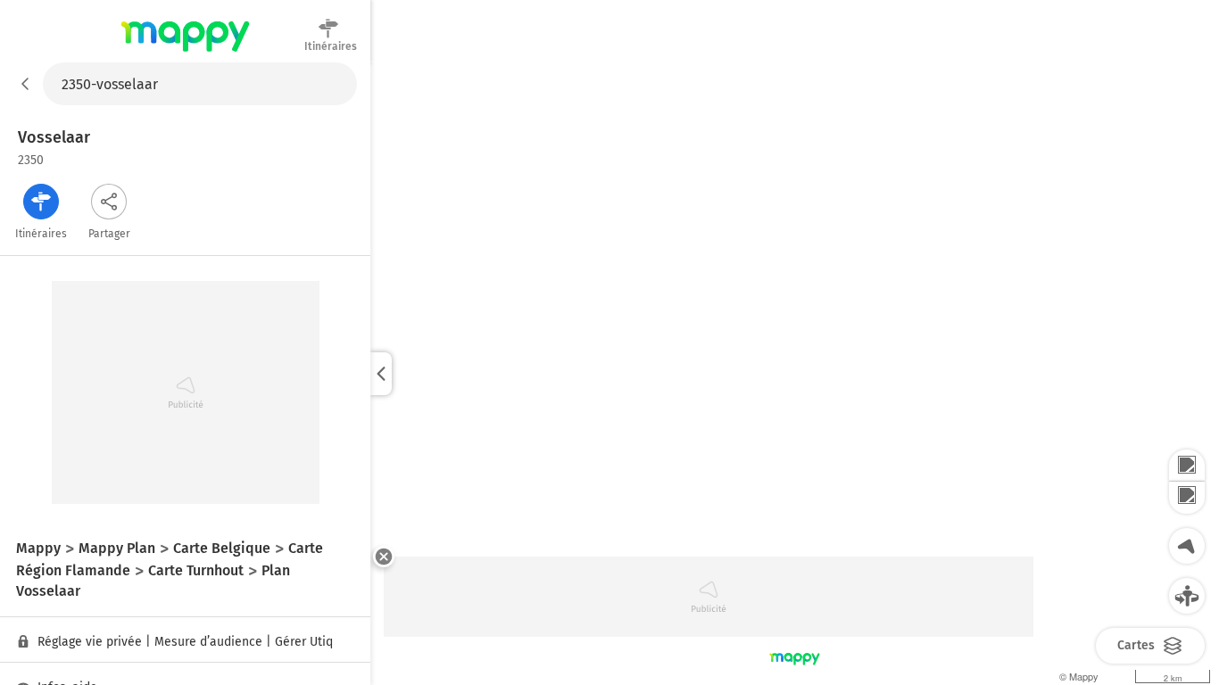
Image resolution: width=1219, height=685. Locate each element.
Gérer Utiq (304, 641)
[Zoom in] (1187, 466)
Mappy (185, 53)
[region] (794, 373)
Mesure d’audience (208, 641)
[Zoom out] (1187, 498)
